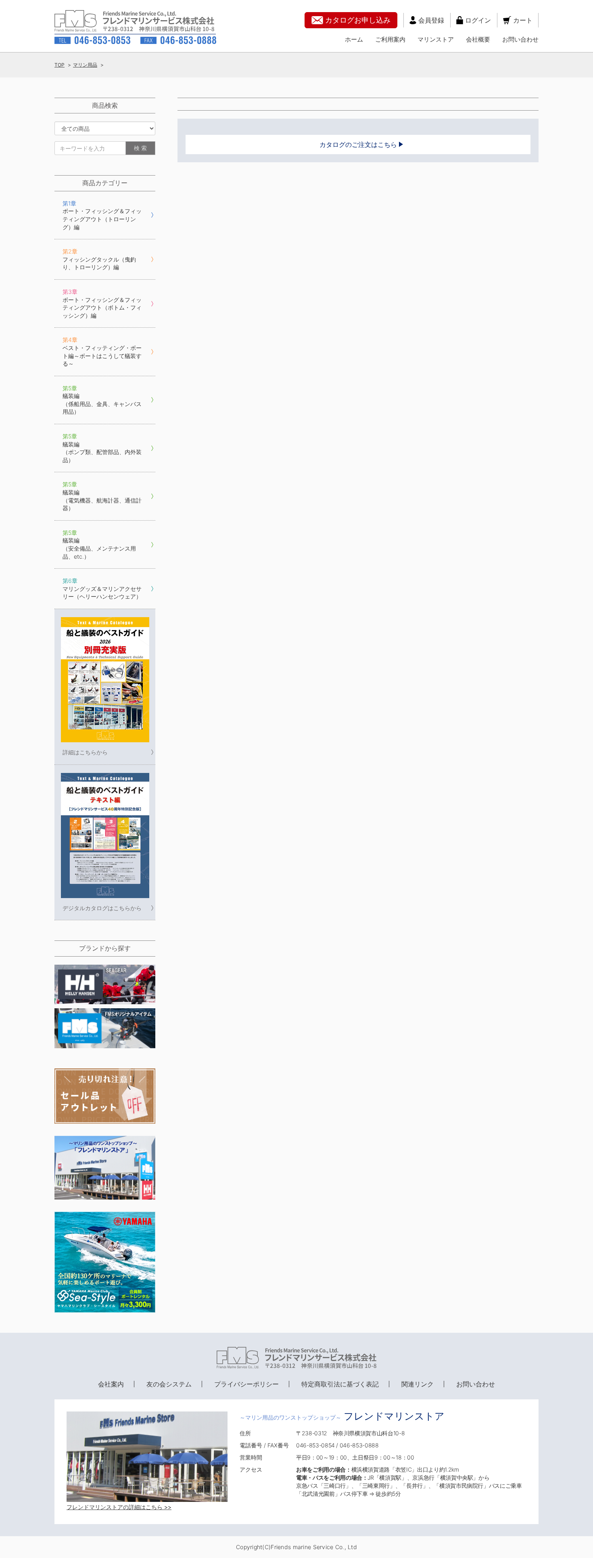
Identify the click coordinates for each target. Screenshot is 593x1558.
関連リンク (417, 1384)
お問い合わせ (520, 39)
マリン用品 (85, 65)
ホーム (354, 39)
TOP (59, 65)
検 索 (140, 147)
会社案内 (111, 1384)
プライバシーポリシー (246, 1384)
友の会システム (169, 1384)
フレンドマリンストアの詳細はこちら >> (119, 1507)
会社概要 (478, 39)
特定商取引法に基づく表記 (340, 1384)
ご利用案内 (390, 39)
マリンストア (436, 39)
